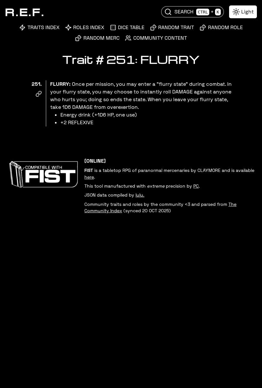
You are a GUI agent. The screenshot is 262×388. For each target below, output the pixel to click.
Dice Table (131, 27)
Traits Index (43, 27)
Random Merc (101, 38)
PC (196, 186)
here (89, 177)
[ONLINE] (95, 161)
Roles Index (88, 27)
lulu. (139, 195)
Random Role (225, 27)
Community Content (160, 38)
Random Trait (176, 27)
